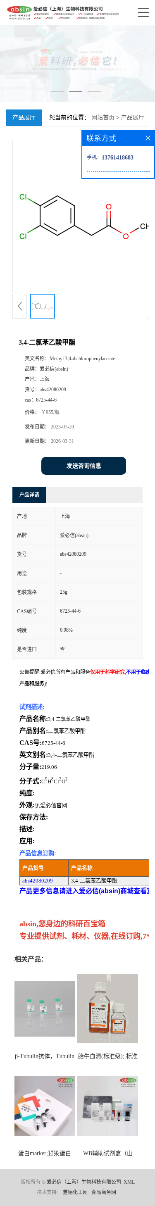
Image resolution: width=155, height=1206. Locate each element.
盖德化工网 (75, 1192)
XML (129, 1182)
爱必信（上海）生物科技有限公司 (84, 1182)
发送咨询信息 (84, 466)
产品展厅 (132, 117)
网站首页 (102, 117)
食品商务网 (103, 1192)
